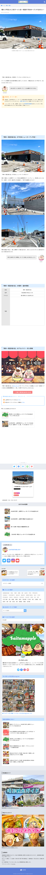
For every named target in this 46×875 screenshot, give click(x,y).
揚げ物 (4, 601)
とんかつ (26, 592)
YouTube (17, 562)
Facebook (8, 562)
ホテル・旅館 (5, 599)
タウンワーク (16, 386)
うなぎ (15, 592)
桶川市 (15, 500)
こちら (19, 400)
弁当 (40, 599)
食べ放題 (28, 601)
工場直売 (36, 599)
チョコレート (16, 597)
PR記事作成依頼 (28, 104)
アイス (30, 592)
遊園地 (24, 601)
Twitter (4, 562)
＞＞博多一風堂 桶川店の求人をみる (22, 392)
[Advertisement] (23, 64)
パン (35, 597)
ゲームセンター (5, 597)
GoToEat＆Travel (6, 592)
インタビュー (5, 595)
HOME (24, 870)
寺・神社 (29, 599)
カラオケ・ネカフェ (29, 595)
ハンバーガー (22, 597)
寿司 (33, 599)
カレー (35, 595)
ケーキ (39, 595)
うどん (12, 592)
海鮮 (7, 601)
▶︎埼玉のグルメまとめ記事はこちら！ (10, 847)
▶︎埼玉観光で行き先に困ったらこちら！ (10, 808)
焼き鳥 (13, 601)
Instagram (13, 562)
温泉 (10, 601)
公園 (9, 599)
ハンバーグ (27, 597)
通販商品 (20, 601)
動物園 (13, 599)
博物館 (16, 599)
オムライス (23, 595)
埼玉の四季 (24, 599)
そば (22, 592)
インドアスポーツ (11, 595)
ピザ (38, 597)
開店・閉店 (10, 500)
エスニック (18, 595)
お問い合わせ (23, 101)
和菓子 (20, 599)
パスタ (32, 597)
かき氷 (19, 592)
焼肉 (17, 601)
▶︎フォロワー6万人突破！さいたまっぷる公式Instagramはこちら (17, 713)
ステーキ (10, 597)
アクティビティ (35, 592)
